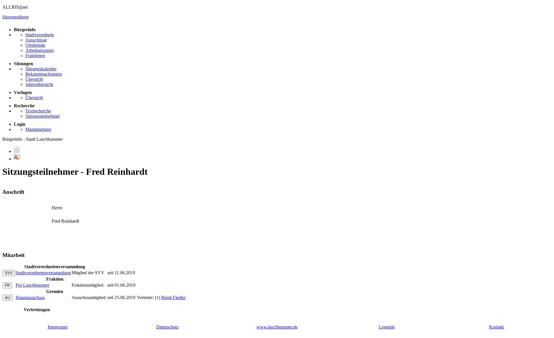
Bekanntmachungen (43, 74)
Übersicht (34, 79)
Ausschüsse (36, 39)
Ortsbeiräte (35, 45)
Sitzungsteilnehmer (42, 116)
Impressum (58, 326)
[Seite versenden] (17, 151)
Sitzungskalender (41, 68)
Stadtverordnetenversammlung (43, 272)
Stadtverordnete (39, 34)
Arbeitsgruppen (39, 50)
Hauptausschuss (30, 297)
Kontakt (496, 326)
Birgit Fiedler (173, 297)
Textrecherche (38, 110)
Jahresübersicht (39, 84)
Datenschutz (167, 326)
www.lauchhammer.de (277, 326)
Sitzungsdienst (15, 16)
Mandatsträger (38, 129)
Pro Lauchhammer (32, 285)
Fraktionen (35, 55)
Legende (387, 326)
